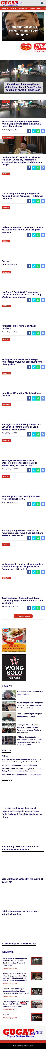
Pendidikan (7, 137)
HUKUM (13, 8)
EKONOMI (23, 8)
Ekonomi (6, 272)
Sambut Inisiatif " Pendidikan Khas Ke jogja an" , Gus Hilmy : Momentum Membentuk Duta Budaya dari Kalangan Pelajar (22, 161)
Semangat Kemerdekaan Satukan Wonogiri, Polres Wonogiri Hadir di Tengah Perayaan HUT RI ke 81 (19, 463)
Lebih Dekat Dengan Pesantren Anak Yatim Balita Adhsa (20, 912)
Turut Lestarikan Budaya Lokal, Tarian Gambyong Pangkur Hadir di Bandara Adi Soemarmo (22, 600)
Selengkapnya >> (10, 968)
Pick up (5, 261)
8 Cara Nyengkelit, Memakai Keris (19, 943)
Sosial (5, 101)
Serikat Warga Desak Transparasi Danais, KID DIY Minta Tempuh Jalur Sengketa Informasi (22, 229)
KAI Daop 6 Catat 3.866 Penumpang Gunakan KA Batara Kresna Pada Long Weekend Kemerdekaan (21, 294)
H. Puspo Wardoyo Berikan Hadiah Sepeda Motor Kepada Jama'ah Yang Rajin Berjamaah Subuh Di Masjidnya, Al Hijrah (22, 812)
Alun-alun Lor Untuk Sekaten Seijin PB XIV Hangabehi (23, 30)
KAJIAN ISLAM (35, 8)
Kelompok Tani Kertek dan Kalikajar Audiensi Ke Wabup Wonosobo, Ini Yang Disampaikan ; (22, 361)
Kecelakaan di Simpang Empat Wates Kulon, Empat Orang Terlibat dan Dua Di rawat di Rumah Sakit (23, 87)
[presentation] (22, 40)
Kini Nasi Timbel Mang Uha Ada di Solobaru (19, 765)
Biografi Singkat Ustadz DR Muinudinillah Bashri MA (23, 880)
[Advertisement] (23, 1026)
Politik (6, 339)
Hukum (6, 207)
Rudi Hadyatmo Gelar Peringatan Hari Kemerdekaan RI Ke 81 (21, 497)
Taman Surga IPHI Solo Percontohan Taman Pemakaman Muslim (20, 848)
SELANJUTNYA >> (23, 616)
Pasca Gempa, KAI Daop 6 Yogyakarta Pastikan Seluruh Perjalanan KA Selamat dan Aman (22, 196)
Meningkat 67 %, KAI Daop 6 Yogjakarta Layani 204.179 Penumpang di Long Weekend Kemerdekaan (22, 427)
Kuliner (6, 306)
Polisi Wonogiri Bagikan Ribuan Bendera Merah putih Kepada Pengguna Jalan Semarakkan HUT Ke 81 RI (22, 566)
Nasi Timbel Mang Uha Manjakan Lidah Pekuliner (21, 774)
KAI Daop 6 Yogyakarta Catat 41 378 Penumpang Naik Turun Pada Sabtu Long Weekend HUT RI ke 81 (22, 533)
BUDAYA (5, 8)
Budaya (6, 440)
